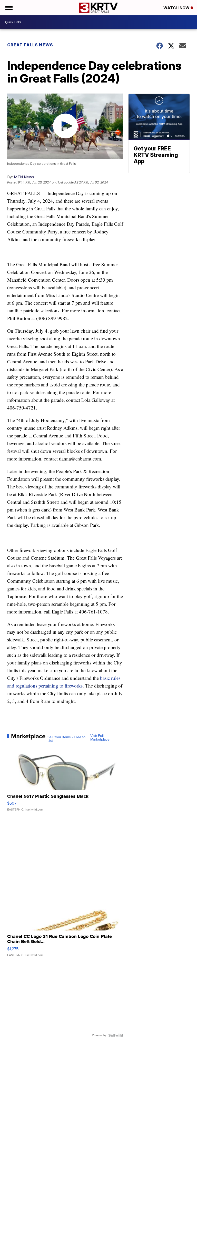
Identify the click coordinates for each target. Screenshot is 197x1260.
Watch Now (177, 7)
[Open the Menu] (8, 7)
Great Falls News (30, 44)
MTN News (24, 177)
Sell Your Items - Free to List (66, 739)
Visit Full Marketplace (100, 737)
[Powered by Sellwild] (115, 1035)
